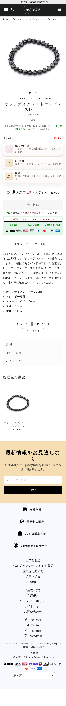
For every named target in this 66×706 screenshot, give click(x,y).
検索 (33, 582)
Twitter (35, 625)
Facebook (35, 620)
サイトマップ (33, 606)
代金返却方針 (33, 590)
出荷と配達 (33, 560)
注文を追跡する (33, 571)
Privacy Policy (50, 643)
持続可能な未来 (31, 213)
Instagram (35, 636)
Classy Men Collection (39, 657)
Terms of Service (30, 647)
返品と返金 (33, 576)
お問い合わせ (33, 611)
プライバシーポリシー (33, 601)
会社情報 (33, 652)
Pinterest (35, 630)
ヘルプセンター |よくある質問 (33, 566)
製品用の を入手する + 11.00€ (37, 192)
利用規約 (33, 595)
